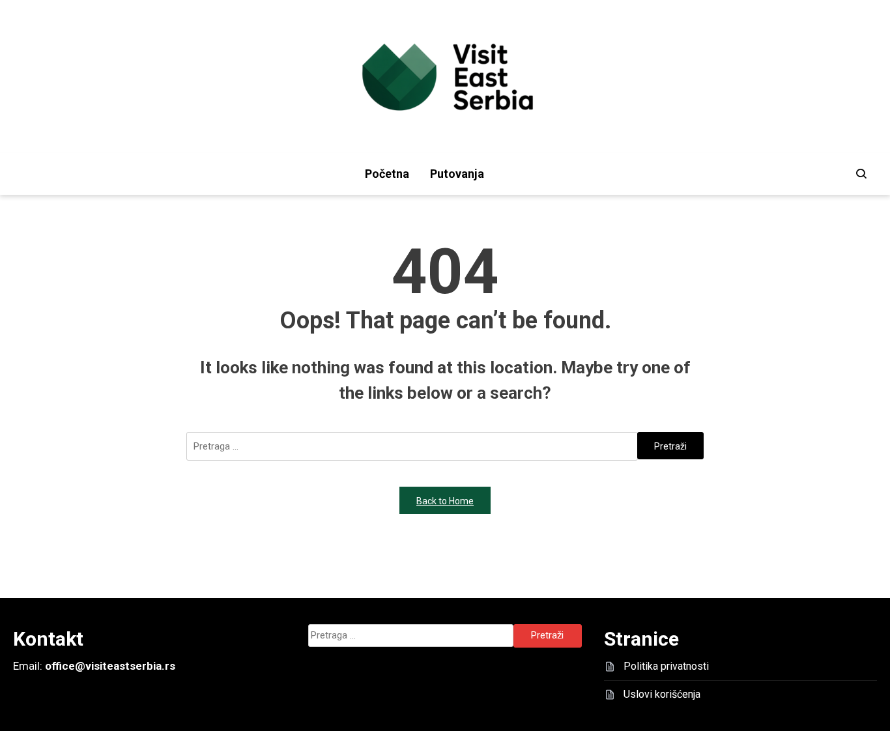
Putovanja (457, 173)
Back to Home (445, 501)
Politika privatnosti (666, 666)
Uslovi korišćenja (662, 694)
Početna (387, 173)
